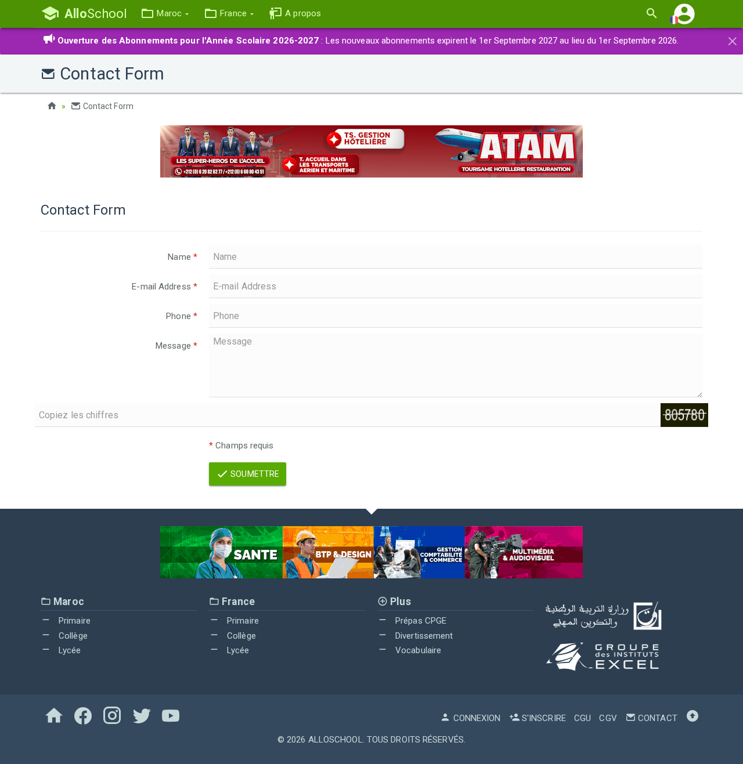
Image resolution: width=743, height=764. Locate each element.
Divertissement (423, 636)
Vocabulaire (417, 650)
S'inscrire (543, 718)
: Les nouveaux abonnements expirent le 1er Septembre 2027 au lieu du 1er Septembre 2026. (368, 40)
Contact (656, 718)
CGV (607, 718)
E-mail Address (164, 286)
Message (176, 346)
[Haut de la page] (692, 718)
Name (182, 257)
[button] (164, 13)
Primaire (73, 620)
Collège (72, 636)
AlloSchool (335, 739)
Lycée (68, 650)
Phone (181, 316)
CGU (582, 718)
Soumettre (254, 474)
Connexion (475, 718)
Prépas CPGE (419, 620)
